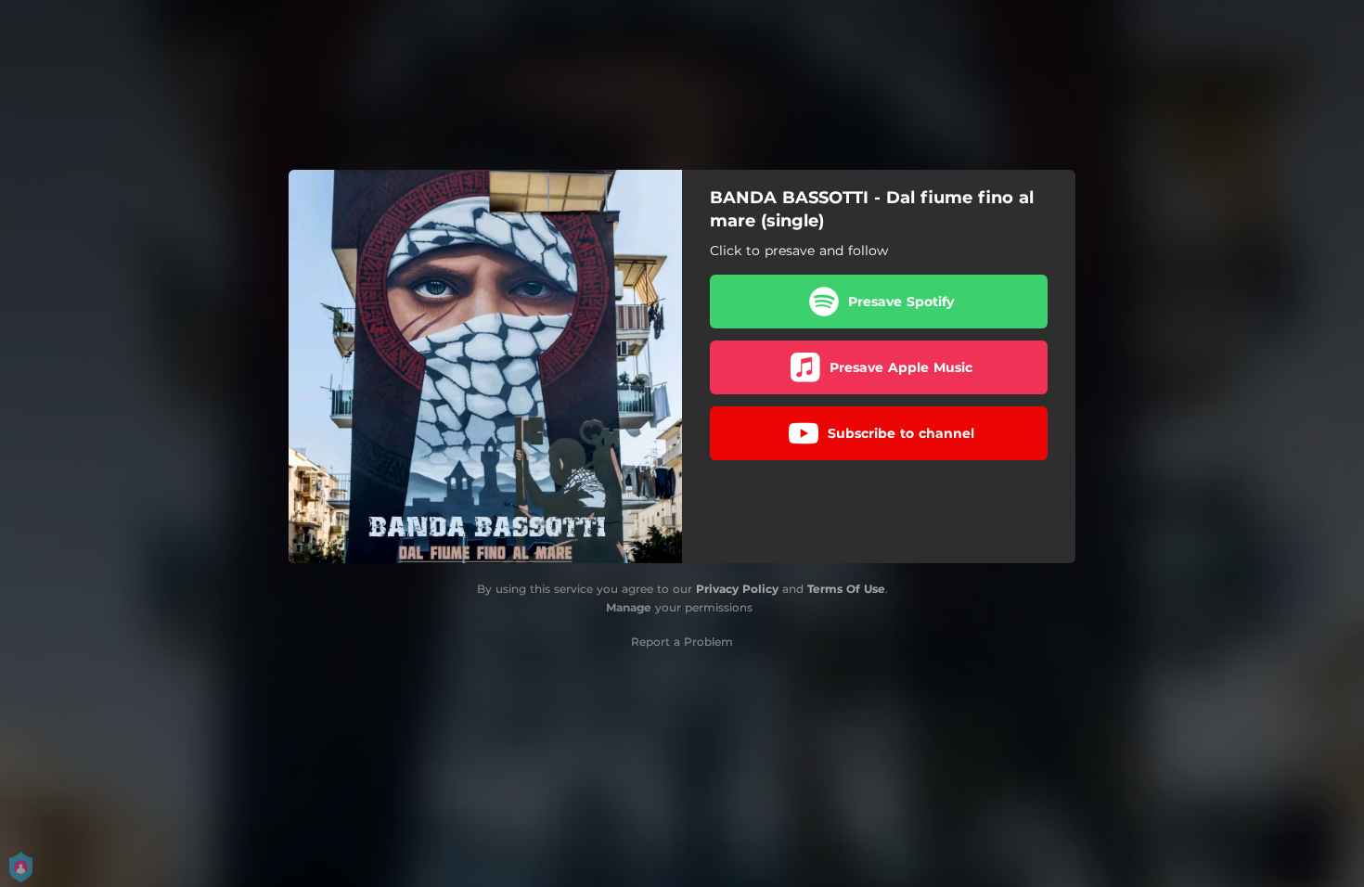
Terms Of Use (846, 589)
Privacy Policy (737, 589)
